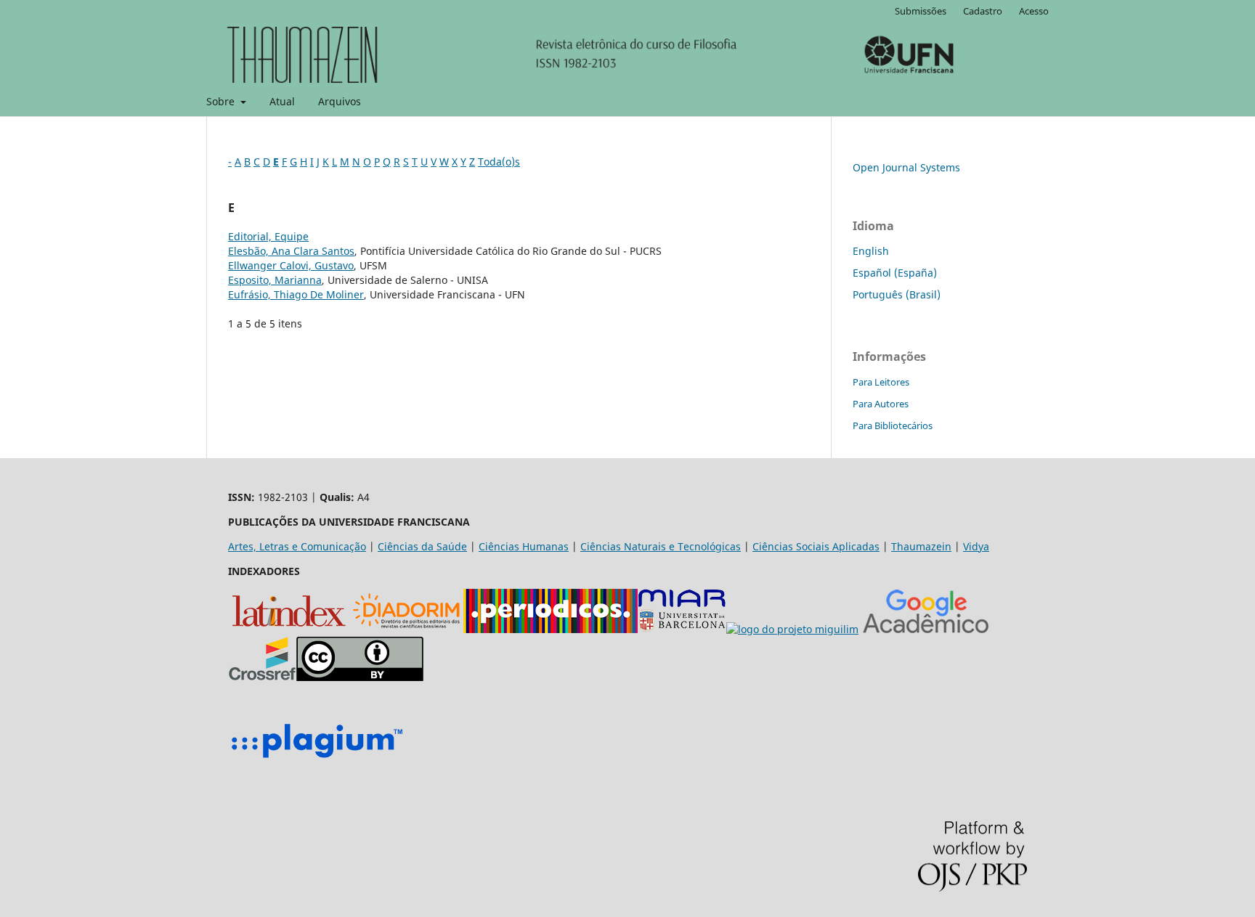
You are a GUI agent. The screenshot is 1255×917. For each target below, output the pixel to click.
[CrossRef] (262, 677)
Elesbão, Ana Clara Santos (291, 251)
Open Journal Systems (906, 167)
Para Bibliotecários (893, 425)
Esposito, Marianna (275, 280)
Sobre (221, 101)
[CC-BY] (359, 677)
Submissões (920, 10)
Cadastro (982, 10)
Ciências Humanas (524, 546)
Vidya (976, 546)
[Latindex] (288, 629)
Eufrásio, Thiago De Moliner (296, 294)
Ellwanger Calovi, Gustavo (291, 265)
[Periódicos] (550, 629)
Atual (282, 101)
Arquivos (339, 101)
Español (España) (895, 273)
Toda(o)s (499, 161)
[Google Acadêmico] (926, 629)
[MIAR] (682, 629)
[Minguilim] (792, 629)
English (871, 251)
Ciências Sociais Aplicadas (816, 546)
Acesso (1034, 10)
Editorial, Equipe (268, 236)
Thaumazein (921, 546)
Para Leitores (881, 381)
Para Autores (881, 403)
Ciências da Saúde (422, 546)
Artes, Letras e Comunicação (297, 546)
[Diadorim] (406, 629)
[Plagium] (316, 760)
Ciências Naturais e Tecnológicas (660, 546)
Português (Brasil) (897, 294)
